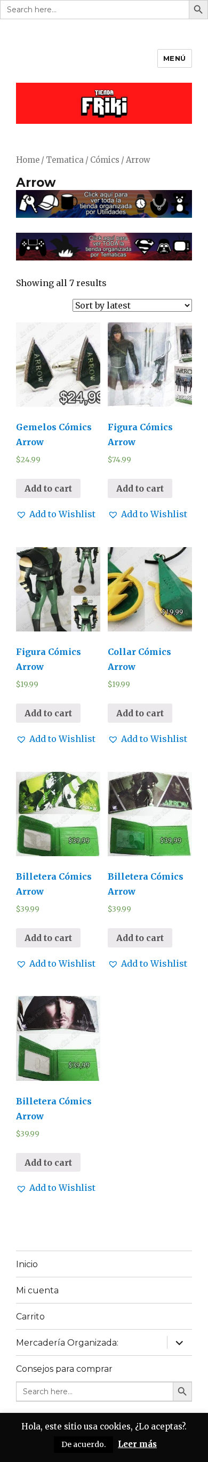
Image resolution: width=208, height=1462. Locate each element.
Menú (174, 58)
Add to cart (48, 488)
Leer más (137, 1444)
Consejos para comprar (64, 1369)
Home (27, 160)
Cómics (104, 160)
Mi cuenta (37, 1290)
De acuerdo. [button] (83, 1444)
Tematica (65, 160)
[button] (55, 514)
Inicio (27, 1264)
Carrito (30, 1316)
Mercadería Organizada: (67, 1343)
